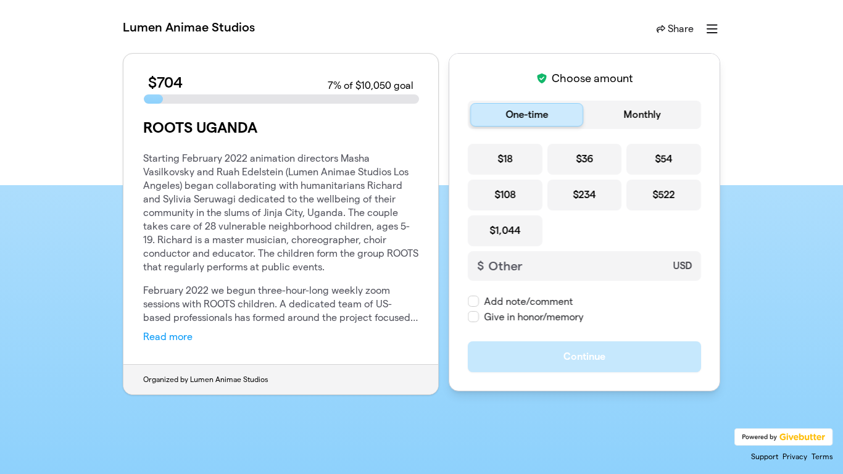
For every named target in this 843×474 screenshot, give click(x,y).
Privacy (795, 456)
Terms (822, 456)
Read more (168, 336)
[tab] (527, 115)
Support (764, 456)
